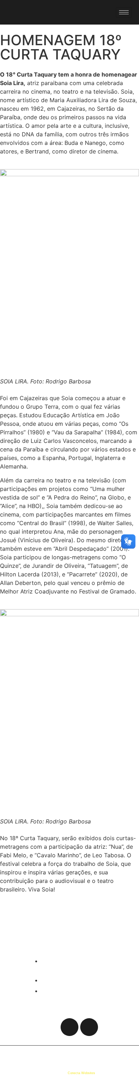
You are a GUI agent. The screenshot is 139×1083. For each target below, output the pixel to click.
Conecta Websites (81, 1073)
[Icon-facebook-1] (50, 1027)
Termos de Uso (64, 1055)
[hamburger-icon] (124, 12)
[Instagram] (30, 13)
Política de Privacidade (29, 1055)
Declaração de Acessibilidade (104, 1055)
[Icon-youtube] (89, 1027)
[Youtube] (40, 13)
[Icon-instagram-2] (69, 1027)
